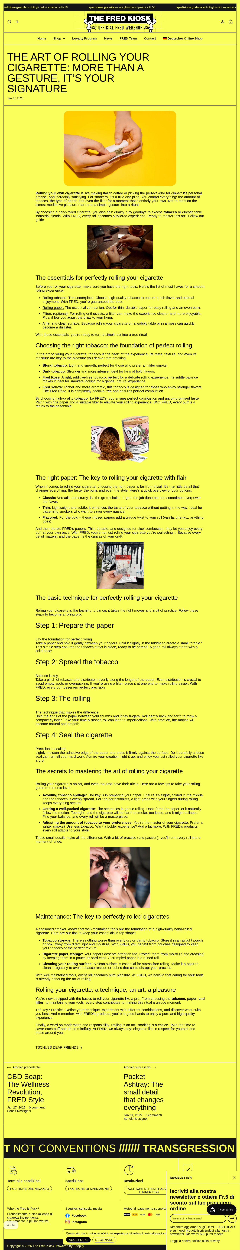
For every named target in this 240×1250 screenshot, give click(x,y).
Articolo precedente (26, 1067)
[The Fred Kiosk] (120, 21)
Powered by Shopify (70, 1246)
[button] (8, 21)
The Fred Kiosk (43, 1246)
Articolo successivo (137, 1067)
